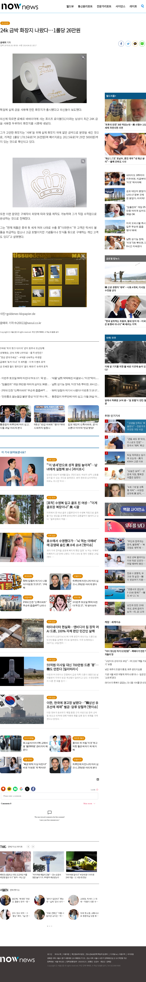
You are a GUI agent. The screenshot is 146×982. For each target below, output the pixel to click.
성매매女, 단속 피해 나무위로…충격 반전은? (21, 352)
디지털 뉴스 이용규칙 (117, 954)
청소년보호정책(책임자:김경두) (97, 954)
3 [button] (51, 926)
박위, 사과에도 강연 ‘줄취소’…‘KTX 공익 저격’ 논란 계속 (20, 916)
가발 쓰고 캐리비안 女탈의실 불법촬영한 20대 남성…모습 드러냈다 (63, 876)
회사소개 (58, 954)
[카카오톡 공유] (135, 45)
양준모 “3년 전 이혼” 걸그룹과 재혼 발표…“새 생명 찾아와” (21, 901)
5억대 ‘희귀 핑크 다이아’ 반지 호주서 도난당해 (22, 348)
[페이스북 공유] (121, 45)
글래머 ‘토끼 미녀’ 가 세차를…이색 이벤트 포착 (22, 362)
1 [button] (47, 926)
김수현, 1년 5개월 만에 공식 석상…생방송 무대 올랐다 (55, 916)
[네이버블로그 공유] (142, 45)
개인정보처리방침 (77, 954)
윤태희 (3, 42)
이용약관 (66, 954)
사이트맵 (130, 954)
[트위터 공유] (128, 45)
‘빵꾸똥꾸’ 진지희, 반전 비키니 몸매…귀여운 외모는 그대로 (89, 916)
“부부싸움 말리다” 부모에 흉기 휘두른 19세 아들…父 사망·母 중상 (29, 876)
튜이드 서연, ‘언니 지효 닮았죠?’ (55, 900)
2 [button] (49, 926)
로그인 (49, 954)
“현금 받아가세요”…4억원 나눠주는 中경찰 (21, 357)
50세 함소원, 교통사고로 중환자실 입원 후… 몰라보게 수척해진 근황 (96, 876)
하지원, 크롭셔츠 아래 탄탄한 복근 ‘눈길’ (89, 900)
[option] (30, 866)
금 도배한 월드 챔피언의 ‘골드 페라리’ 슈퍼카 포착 (24, 366)
